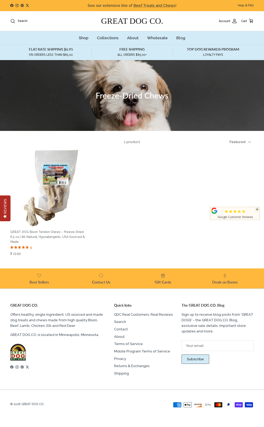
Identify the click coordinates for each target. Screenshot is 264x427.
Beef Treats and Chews (154, 5)
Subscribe (195, 359)
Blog (180, 38)
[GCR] (214, 211)
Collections (108, 38)
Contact (121, 329)
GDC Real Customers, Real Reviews (143, 314)
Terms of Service (128, 344)
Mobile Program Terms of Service (142, 351)
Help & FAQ (246, 5)
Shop (83, 38)
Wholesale (157, 38)
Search (120, 322)
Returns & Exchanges (132, 366)
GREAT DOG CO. (32, 404)
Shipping (121, 373)
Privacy (120, 359)
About (133, 38)
